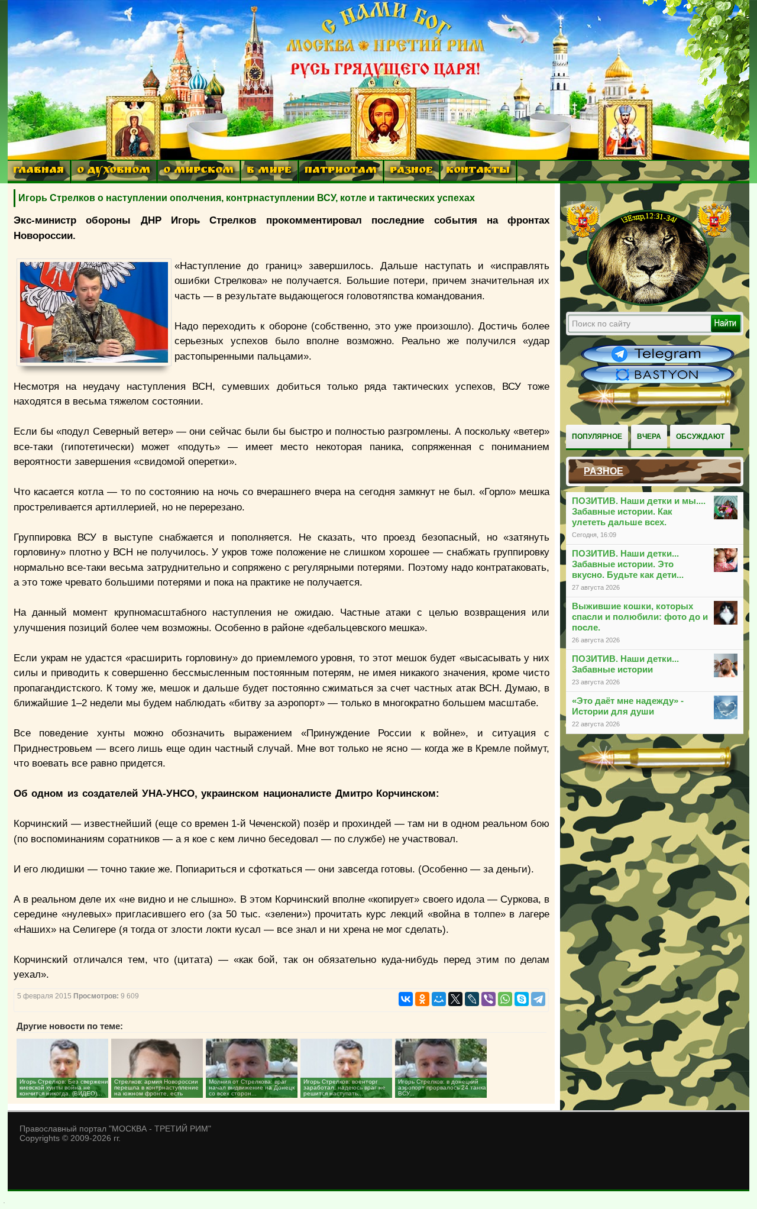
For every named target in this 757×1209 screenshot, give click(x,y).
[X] (455, 999)
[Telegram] (538, 999)
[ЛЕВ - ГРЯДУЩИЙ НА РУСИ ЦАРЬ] (649, 303)
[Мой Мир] (439, 999)
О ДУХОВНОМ (113, 171)
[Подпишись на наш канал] (657, 362)
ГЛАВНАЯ (38, 171)
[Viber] (488, 999)
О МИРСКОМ (198, 171)
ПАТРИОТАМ (341, 171)
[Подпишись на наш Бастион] (657, 382)
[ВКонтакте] (406, 999)
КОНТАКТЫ (478, 171)
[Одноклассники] (422, 999)
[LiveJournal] (472, 999)
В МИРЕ (269, 171)
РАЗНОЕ (411, 171)
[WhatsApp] (505, 999)
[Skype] (522, 999)
